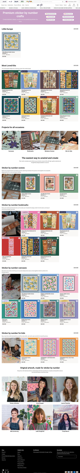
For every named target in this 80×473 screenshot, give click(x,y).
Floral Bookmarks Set (26, 90)
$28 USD (42, 94)
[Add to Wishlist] (19, 33)
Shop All (3, 452)
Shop (3, 450)
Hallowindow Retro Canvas (46, 90)
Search (19, 452)
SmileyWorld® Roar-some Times (67, 357)
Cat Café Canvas (63, 193)
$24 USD (23, 120)
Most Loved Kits (9, 66)
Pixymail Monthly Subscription (8, 456)
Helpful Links (21, 450)
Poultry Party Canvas (26, 319)
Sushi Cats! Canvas (26, 115)
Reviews (3, 458)
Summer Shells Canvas (65, 293)
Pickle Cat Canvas (6, 115)
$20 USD (4, 120)
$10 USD (4, 261)
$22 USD (4, 56)
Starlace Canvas (44, 319)
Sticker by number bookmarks (15, 205)
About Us (4, 459)
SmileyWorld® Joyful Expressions (48, 357)
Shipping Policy (21, 463)
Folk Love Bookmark (6, 256)
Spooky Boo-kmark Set (65, 90)
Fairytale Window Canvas (65, 319)
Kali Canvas (4, 319)
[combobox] (52, 2)
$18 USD (62, 298)
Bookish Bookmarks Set (7, 90)
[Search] (62, 1)
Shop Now (76, 28)
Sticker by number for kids (13, 333)
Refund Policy (21, 465)
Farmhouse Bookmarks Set (46, 115)
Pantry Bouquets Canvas (65, 115)
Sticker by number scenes (13, 168)
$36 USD (4, 324)
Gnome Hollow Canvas (26, 193)
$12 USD (23, 198)
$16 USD (42, 362)
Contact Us (20, 458)
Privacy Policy (21, 461)
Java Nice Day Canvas (45, 193)
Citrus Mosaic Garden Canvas (8, 52)
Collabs (3, 454)
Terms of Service (21, 459)
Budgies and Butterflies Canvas (47, 293)
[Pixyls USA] (40, 5)
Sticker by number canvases (14, 268)
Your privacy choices (22, 467)
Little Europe (7, 29)
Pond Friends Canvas (26, 357)
